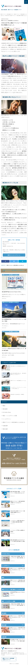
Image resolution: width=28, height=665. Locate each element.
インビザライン (7, 419)
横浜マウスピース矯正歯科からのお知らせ (9, 20)
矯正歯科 (5, 409)
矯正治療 (5, 429)
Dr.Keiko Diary (7, 412)
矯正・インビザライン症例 (10, 415)
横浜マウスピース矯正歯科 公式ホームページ (8, 659)
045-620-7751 (10, 246)
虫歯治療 (5, 425)
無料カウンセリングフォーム (14, 255)
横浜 (4, 405)
